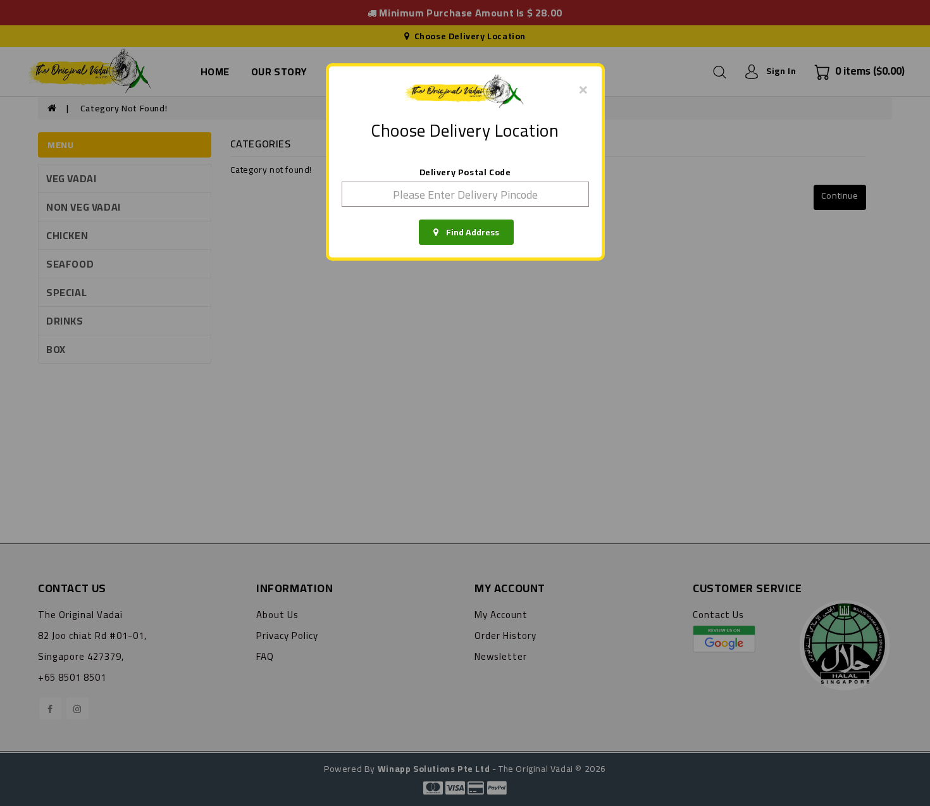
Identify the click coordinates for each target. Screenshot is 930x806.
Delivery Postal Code (465, 172)
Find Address (468, 232)
